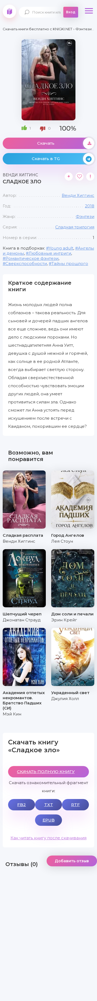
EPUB (49, 820)
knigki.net (9, 11)
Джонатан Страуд (22, 619)
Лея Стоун (62, 541)
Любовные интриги (50, 253)
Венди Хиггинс (78, 195)
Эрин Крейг (64, 619)
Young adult (61, 248)
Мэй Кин (12, 714)
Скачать (45, 143)
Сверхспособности (26, 263)
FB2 (21, 804)
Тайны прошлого (69, 263)
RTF (75, 804)
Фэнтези (85, 216)
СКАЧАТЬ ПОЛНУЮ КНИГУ (46, 771)
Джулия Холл (65, 698)
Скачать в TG (46, 158)
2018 (89, 205)
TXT (48, 804)
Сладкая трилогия (74, 227)
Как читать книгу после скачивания (48, 837)
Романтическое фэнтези (31, 258)
